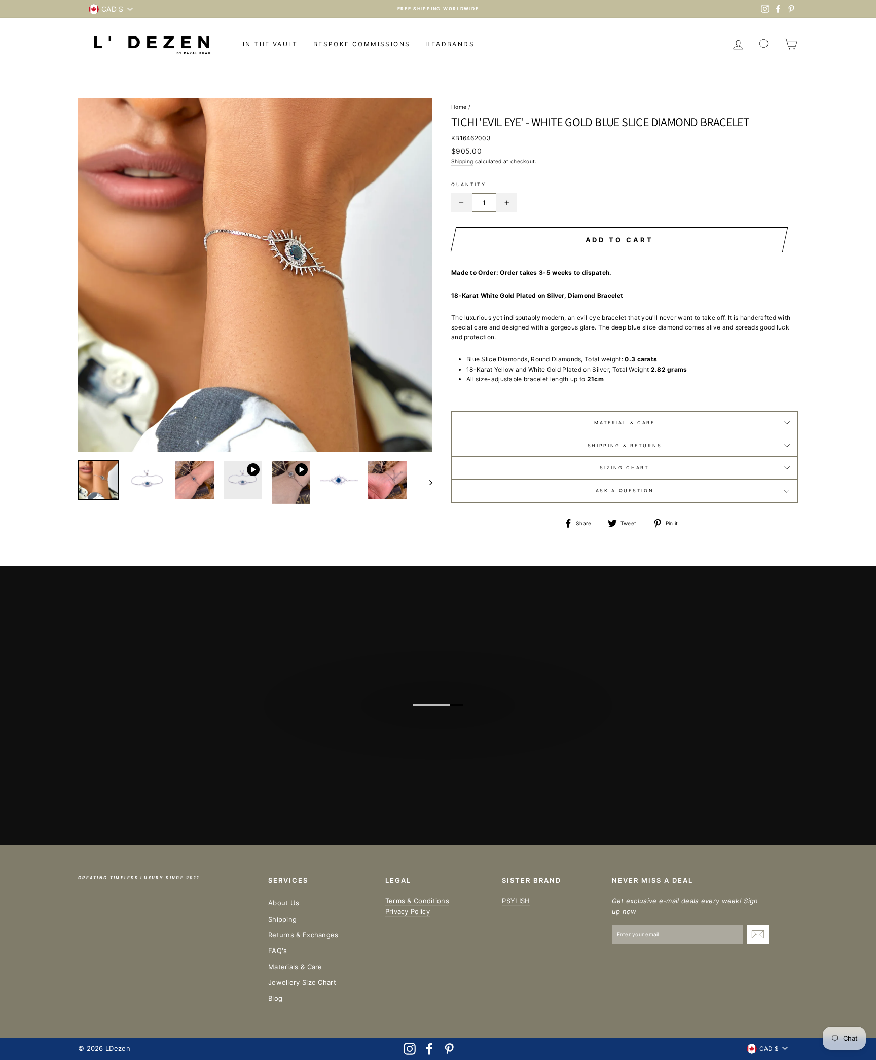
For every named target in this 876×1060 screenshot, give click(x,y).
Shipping (462, 161)
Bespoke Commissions (362, 44)
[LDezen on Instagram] (410, 1049)
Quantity (468, 184)
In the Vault (270, 44)
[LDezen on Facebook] (429, 1049)
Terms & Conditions (417, 901)
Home (458, 107)
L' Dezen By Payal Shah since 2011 (443, 708)
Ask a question (625, 490)
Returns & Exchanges (303, 935)
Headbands (449, 44)
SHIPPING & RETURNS (625, 445)
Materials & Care (295, 967)
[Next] (426, 482)
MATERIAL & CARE (624, 422)
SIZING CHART (624, 467)
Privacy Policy (407, 911)
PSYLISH (516, 901)
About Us (283, 903)
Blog (275, 998)
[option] (438, 9)
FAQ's (277, 950)
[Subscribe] (758, 934)
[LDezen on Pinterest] (449, 1049)
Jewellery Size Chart (302, 982)
